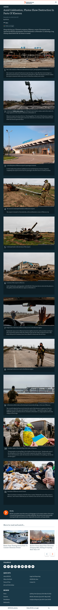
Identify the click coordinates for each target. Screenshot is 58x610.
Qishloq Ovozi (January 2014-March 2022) (40, 593)
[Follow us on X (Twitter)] (18, 566)
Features (5, 596)
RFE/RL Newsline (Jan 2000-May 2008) (40, 596)
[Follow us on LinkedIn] (25, 566)
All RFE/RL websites (13, 608)
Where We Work (7, 579)
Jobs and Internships (8, 585)
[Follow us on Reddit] (8, 566)
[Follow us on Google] (15, 566)
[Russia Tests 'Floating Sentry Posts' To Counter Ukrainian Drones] (15, 537)
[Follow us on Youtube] (4, 566)
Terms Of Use (6, 582)
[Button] (6, 23)
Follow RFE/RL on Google (33, 608)
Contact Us (32, 582)
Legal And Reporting (35, 576)
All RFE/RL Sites (34, 579)
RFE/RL (7, 19)
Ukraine (6, 7)
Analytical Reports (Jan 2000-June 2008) (40, 599)
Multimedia (6, 602)
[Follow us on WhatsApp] (29, 566)
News (4, 593)
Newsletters (6, 599)
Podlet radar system (18, 111)
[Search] (49, 608)
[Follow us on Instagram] (11, 566)
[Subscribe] (32, 566)
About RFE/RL (7, 576)
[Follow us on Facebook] (22, 566)
